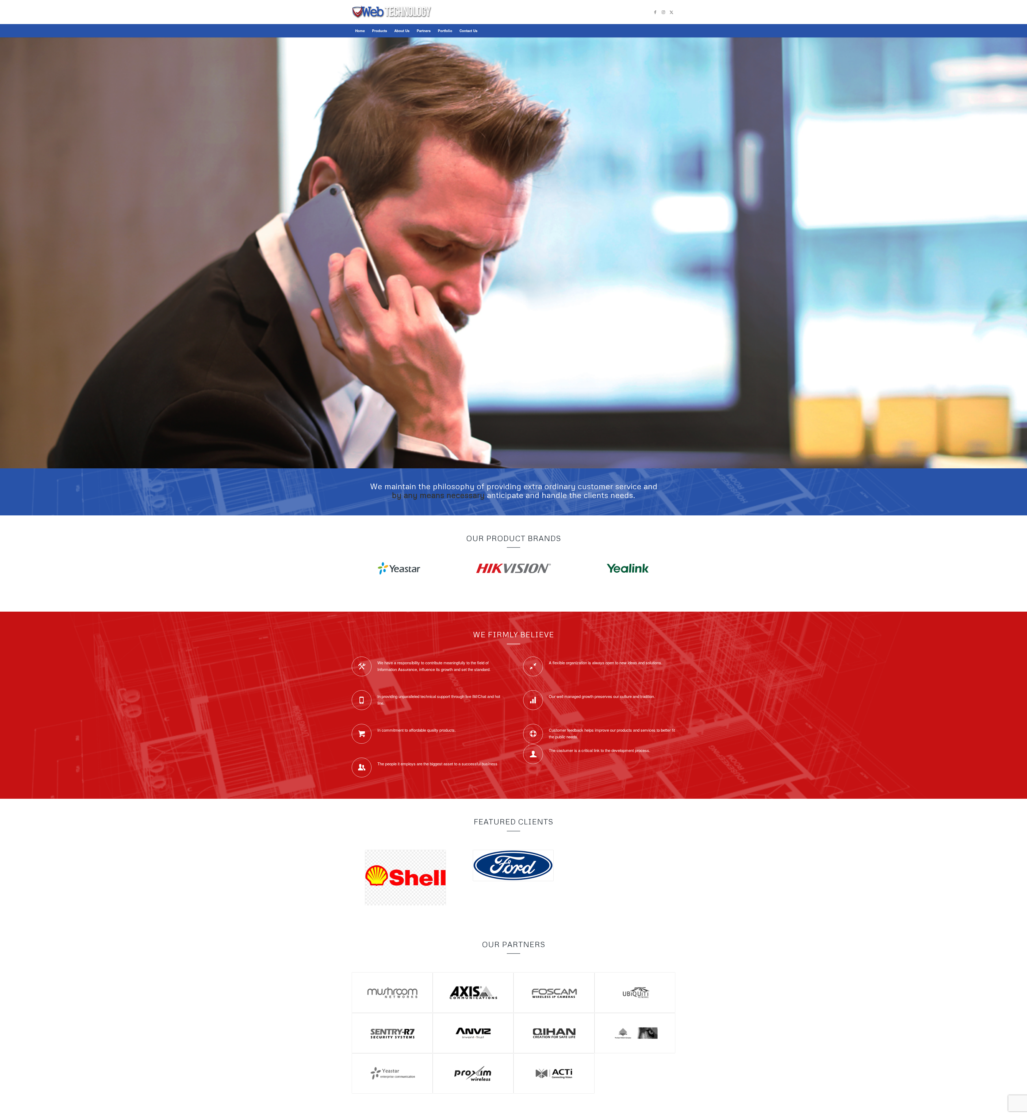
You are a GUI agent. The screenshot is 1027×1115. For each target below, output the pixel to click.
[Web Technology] (392, 17)
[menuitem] (360, 30)
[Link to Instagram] (663, 12)
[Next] (1022, 248)
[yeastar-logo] (399, 568)
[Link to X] (671, 12)
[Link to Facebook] (655, 12)
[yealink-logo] (628, 568)
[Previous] (4, 248)
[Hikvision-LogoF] (513, 568)
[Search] (671, 30)
